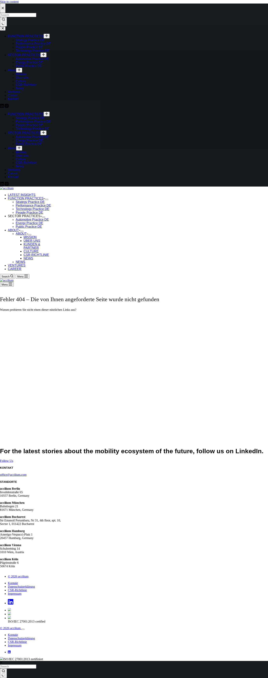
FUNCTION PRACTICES (26, 198)
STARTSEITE (9, 316)
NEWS (28, 258)
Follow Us (6, 460)
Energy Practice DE (29, 223)
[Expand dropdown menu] (46, 199)
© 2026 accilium (18, 576)
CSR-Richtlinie (17, 590)
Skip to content (9, 1)
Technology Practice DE (32, 209)
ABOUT (13, 230)
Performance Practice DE (33, 205)
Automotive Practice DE (32, 219)
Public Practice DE (29, 226)
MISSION (30, 237)
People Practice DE (29, 212)
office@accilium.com (13, 474)
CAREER (14, 269)
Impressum (14, 593)
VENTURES (17, 265)
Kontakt (13, 583)
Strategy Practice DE (30, 202)
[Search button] (3, 673)
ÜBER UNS (32, 240)
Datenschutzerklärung (21, 586)
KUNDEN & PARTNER (32, 246)
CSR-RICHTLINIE (36, 255)
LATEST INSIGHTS (22, 195)
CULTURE (31, 251)
